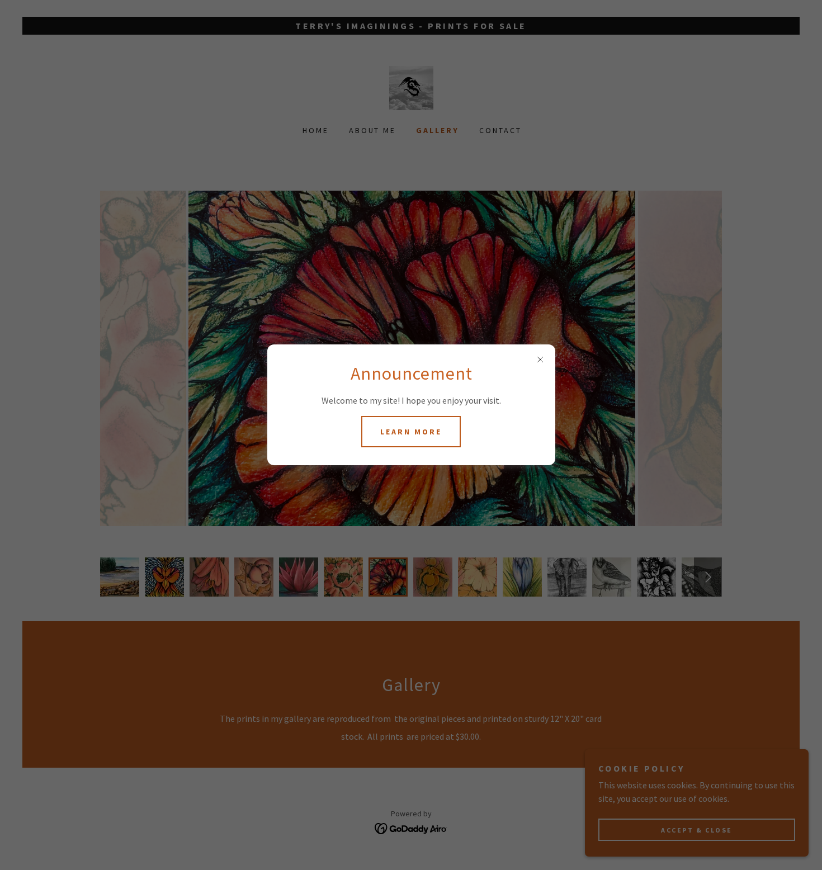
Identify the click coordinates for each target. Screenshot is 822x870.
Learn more (411, 432)
